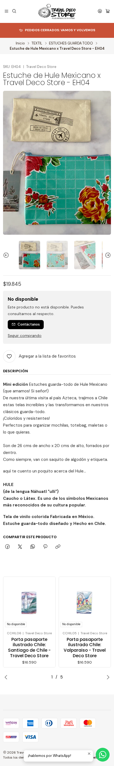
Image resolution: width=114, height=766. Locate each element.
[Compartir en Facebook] (7, 546)
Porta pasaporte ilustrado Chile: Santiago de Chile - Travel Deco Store (29, 647)
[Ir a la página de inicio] (57, 11)
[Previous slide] (7, 255)
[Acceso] (99, 11)
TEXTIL (37, 43)
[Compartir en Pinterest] (45, 546)
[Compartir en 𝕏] (20, 546)
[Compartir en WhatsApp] (32, 546)
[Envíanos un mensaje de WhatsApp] (103, 755)
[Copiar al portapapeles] (58, 546)
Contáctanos (28, 324)
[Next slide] (107, 255)
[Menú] (6, 11)
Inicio (20, 43)
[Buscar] (14, 11)
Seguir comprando (25, 336)
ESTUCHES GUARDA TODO (71, 43)
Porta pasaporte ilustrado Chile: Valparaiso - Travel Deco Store (85, 647)
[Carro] (107, 11)
